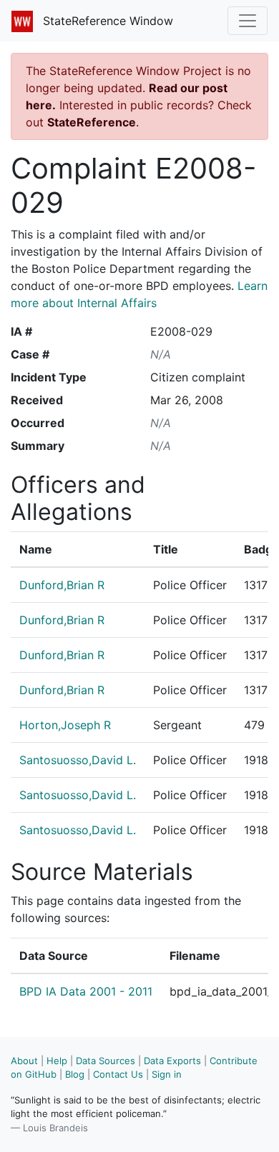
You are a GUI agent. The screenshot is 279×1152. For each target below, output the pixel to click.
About (24, 1060)
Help (56, 1060)
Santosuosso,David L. (77, 760)
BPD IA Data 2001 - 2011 (85, 991)
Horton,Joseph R (65, 725)
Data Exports (172, 1060)
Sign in (167, 1074)
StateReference (91, 122)
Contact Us (118, 1074)
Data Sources (105, 1060)
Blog (74, 1074)
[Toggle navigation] (247, 20)
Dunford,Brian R (61, 585)
